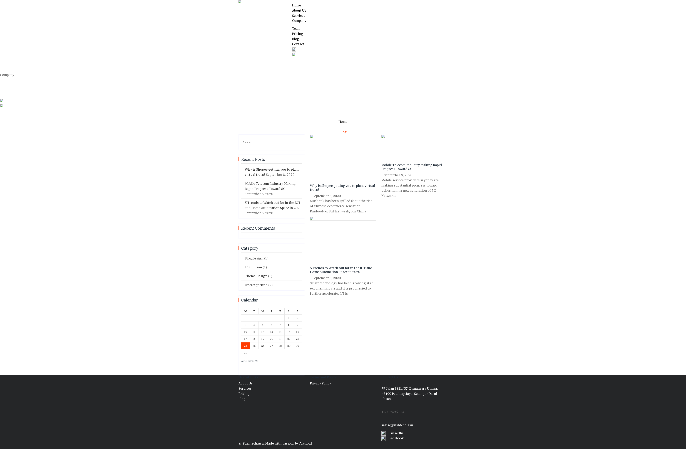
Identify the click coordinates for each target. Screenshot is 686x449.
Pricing (297, 34)
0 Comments (354, 196)
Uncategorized (256, 285)
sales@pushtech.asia (397, 425)
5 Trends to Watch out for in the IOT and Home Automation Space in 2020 (341, 270)
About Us (299, 10)
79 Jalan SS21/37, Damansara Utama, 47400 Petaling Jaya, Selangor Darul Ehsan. (409, 394)
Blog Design (254, 258)
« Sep (245, 370)
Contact (298, 44)
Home (296, 5)
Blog (295, 39)
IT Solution (253, 267)
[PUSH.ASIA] (248, 2)
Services (298, 16)
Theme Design (256, 276)
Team (296, 28)
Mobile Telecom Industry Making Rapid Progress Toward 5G (411, 167)
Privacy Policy (320, 383)
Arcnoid (305, 443)
